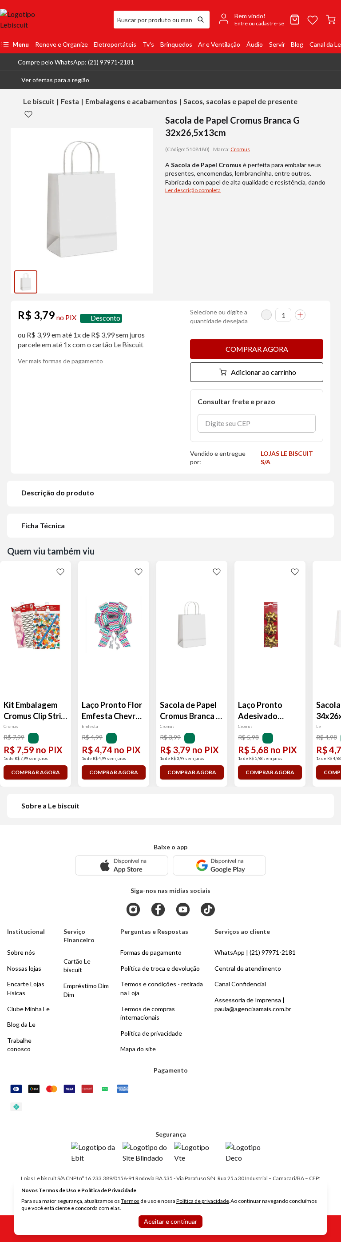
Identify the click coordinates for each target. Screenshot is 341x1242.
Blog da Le (21, 1024)
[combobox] (153, 19)
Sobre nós (21, 952)
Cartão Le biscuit (77, 965)
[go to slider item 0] (25, 281)
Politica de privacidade (151, 1033)
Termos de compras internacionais (147, 1013)
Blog (297, 44)
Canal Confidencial (240, 984)
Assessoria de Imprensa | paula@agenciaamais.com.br (252, 1004)
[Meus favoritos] (312, 19)
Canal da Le (325, 44)
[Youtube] (183, 909)
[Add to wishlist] (28, 114)
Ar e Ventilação (219, 44)
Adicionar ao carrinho (263, 372)
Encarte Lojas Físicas (25, 988)
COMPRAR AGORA (257, 349)
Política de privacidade (202, 1201)
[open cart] (330, 19)
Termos (130, 1201)
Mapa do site (138, 1049)
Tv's (148, 44)
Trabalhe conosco (19, 1045)
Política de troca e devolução (160, 968)
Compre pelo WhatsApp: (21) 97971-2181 (76, 62)
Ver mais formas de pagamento (60, 361)
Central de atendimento (247, 968)
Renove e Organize (61, 44)
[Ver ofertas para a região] (330, 80)
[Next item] (144, 282)
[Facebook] (158, 909)
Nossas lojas (24, 968)
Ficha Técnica (43, 525)
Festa (70, 101)
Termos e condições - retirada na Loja (161, 988)
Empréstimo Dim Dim (86, 990)
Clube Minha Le (28, 1009)
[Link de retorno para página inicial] (53, 19)
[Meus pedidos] (295, 19)
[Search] (201, 19)
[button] (48, 80)
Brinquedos (176, 44)
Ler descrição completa (193, 190)
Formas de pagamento (151, 952)
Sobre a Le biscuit (50, 805)
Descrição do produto (57, 492)
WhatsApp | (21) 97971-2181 (255, 952)
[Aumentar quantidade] (300, 314)
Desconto (105, 318)
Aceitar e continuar (170, 1221)
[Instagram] (133, 909)
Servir (277, 44)
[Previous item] (19, 282)
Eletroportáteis (115, 44)
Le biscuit (39, 101)
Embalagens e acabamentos (131, 101)
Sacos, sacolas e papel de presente (240, 101)
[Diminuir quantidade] (266, 314)
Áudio (254, 44)
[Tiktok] (207, 909)
